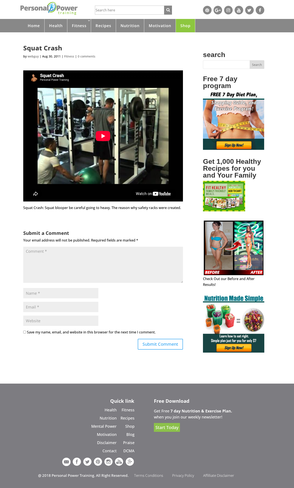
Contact (109, 450)
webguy (33, 56)
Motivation (160, 25)
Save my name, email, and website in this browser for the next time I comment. (91, 332)
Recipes (103, 25)
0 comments (86, 56)
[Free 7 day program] (233, 148)
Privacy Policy (183, 475)
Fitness (79, 25)
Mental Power (104, 426)
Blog (130, 434)
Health (56, 25)
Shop (185, 25)
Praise (129, 442)
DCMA (129, 450)
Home (34, 25)
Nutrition (130, 25)
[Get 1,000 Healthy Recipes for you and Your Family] (224, 210)
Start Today (166, 427)
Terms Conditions (148, 475)
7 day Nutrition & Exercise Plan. (201, 411)
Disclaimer (107, 442)
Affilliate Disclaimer (218, 475)
